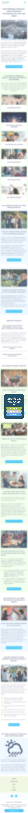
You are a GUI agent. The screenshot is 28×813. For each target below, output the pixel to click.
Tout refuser (14, 411)
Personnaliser (14, 414)
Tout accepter (14, 408)
